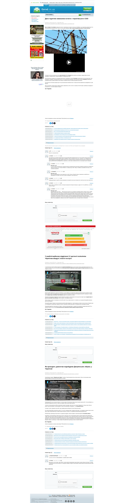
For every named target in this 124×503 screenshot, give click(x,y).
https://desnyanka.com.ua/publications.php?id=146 (54, 498)
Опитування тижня (35, 21)
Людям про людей (35, 19)
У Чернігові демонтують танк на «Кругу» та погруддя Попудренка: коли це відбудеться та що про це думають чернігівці (73, 443)
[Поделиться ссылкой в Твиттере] (54, 123)
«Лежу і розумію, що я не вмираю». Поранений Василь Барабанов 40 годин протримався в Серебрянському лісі (72, 334)
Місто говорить (34, 20)
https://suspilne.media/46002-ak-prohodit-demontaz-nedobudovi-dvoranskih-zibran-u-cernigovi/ (62, 373)
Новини (56, 2)
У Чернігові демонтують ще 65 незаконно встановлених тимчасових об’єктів (66, 440)
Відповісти (91, 151)
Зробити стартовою (36, 2)
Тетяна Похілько (50, 120)
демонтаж (57, 426)
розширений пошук (86, 14)
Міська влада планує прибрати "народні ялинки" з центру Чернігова (65, 438)
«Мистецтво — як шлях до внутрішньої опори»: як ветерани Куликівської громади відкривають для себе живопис (72, 321)
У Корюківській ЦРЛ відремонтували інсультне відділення (63, 332)
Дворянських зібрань (51, 426)
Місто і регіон (61, 2)
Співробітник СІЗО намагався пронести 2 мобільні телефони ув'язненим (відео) (67, 139)
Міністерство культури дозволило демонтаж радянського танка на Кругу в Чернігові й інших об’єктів (70, 435)
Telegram (71, 118)
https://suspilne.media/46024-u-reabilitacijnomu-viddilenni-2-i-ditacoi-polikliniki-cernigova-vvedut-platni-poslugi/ (64, 263)
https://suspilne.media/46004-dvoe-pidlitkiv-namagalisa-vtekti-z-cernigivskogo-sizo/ (59, 23)
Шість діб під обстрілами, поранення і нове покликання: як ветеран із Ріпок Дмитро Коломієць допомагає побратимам (73, 328)
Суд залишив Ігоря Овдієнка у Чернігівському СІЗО (62, 137)
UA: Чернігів (61, 426)
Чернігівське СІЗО (56, 120)
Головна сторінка (52, 2)
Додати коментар (57, 342)
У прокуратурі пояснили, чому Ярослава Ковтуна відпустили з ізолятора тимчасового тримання (70, 136)
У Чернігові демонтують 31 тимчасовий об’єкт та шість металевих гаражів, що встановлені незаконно (70, 444)
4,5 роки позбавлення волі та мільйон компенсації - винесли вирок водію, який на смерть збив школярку (71, 128)
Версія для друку (51, 142)
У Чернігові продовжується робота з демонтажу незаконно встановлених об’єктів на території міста (70, 441)
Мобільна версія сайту (44, 2)
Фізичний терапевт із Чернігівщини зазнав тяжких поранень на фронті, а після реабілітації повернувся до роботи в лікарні (72, 325)
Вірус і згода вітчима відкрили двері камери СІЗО (62, 131)
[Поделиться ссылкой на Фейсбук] (52, 123)
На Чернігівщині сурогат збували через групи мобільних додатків (64, 134)
